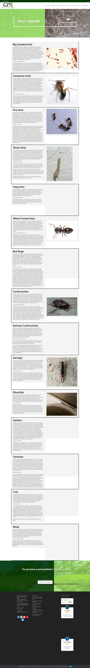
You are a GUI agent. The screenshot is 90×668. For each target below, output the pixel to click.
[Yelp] (27, 617)
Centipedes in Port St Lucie (37, 609)
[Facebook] (18, 617)
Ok (70, 666)
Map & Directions (20, 601)
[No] (88, 666)
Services (53, 5)
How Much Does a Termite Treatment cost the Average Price (37, 598)
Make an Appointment (67, 24)
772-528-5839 (19, 610)
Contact (72, 5)
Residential (58, 5)
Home (45, 5)
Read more (70, 616)
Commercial (77, 5)
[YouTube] (24, 617)
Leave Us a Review (64, 596)
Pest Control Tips (85, 5)
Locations (63, 5)
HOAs (69, 5)
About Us (49, 5)
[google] (23, 619)
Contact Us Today (45, 582)
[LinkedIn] (21, 617)
